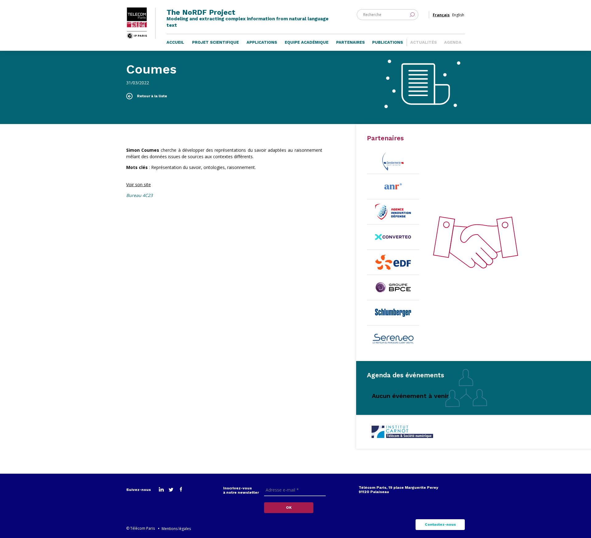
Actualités (423, 42)
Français (441, 15)
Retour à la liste (152, 96)
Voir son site (138, 184)
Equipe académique (306, 42)
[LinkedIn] (161, 490)
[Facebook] (181, 490)
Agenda (452, 42)
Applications (262, 42)
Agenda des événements (405, 375)
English (458, 15)
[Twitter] (171, 490)
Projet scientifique (215, 42)
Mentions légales (176, 528)
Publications (387, 42)
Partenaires (350, 42)
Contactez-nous (440, 524)
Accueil (175, 42)
